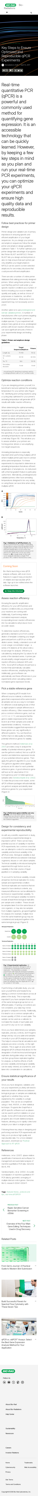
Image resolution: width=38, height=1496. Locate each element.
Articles (4, 43)
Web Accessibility (30, 1467)
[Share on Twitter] (18, 70)
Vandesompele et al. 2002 (24, 778)
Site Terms (9, 1480)
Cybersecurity (10, 1467)
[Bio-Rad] (8, 1371)
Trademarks (28, 1463)
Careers (8, 1448)
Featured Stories (13, 1192)
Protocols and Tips (14, 43)
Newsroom (10, 1433)
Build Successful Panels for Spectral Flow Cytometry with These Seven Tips (15, 1304)
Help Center (10, 1414)
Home (8, 1463)
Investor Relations (12, 1453)
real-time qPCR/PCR (12, 1194)
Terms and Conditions (13, 1484)
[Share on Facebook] (15, 70)
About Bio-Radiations (13, 1409)
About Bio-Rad (11, 1404)
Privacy (8, 1472)
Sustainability (10, 1428)
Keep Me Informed (15, 591)
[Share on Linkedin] (21, 70)
